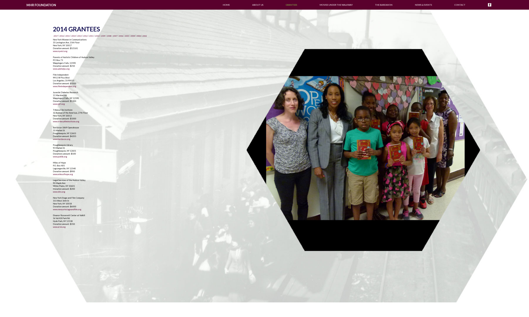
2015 (67, 36)
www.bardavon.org (61, 139)
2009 (103, 36)
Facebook (489, 5)
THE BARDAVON (383, 4)
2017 (56, 36)
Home (226, 4)
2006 (121, 36)
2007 (115, 36)
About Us (257, 4)
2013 (79, 36)
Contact (459, 4)
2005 (127, 36)
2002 (144, 36)
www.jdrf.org (59, 104)
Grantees (291, 4)
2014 (73, 36)
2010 (97, 36)
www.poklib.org (60, 156)
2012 (85, 36)
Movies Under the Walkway (336, 4)
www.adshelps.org (61, 69)
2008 (109, 36)
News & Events (423, 4)
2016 (62, 36)
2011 (91, 36)
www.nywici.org (60, 51)
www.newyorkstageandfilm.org (67, 209)
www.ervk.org (59, 227)
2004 (133, 36)
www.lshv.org (59, 191)
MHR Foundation (41, 5)
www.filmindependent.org (64, 86)
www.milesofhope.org (63, 174)
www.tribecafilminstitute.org (66, 121)
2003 (139, 36)
